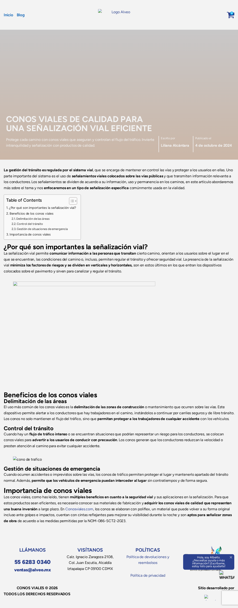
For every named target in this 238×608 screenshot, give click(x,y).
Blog (21, 15)
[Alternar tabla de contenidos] (71, 201)
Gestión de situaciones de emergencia (42, 229)
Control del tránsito (30, 224)
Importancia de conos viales (30, 234)
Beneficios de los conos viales (31, 213)
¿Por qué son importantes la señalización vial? (42, 208)
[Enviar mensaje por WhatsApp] (226, 578)
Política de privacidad (147, 575)
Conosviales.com (79, 509)
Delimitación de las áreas (33, 218)
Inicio (8, 15)
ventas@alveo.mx (32, 569)
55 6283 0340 (32, 562)
